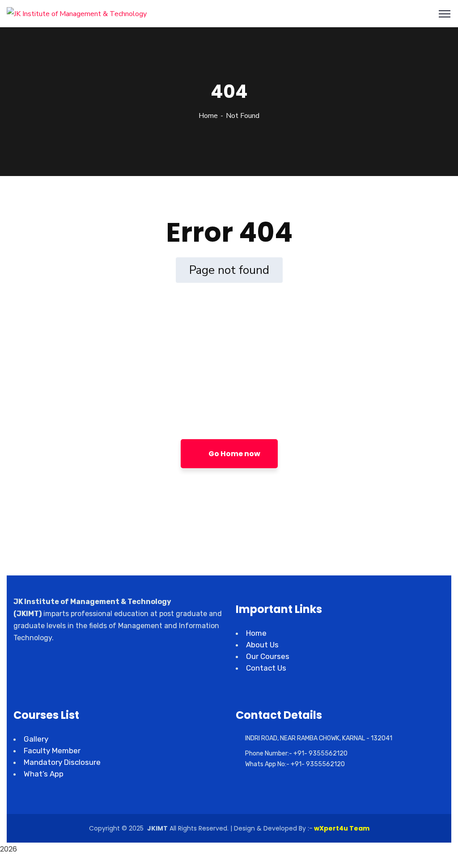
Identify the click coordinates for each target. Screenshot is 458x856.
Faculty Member (52, 750)
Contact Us (266, 667)
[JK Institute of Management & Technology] (77, 13)
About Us (262, 644)
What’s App (44, 773)
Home (208, 116)
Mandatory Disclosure (62, 762)
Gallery (36, 738)
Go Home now (233, 454)
